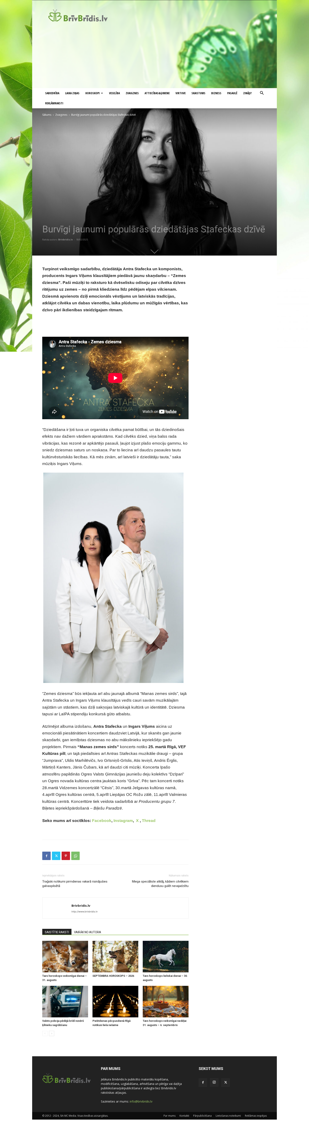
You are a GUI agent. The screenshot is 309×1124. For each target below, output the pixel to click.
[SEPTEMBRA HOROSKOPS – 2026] (115, 956)
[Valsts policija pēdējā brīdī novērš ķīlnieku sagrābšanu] (65, 1001)
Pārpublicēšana (202, 1115)
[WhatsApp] (75, 856)
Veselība (114, 93)
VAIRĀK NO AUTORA (87, 932)
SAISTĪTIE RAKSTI (57, 932)
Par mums (170, 1115)
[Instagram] (214, 1082)
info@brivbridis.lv (141, 1101)
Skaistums (198, 93)
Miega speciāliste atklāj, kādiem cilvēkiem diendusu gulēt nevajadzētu (160, 884)
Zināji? (247, 93)
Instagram (123, 820)
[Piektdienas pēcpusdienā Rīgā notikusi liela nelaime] (115, 1001)
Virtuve (181, 93)
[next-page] (51, 1033)
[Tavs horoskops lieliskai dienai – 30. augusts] (166, 956)
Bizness (216, 93)
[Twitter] (56, 856)
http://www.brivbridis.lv (84, 911)
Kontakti (184, 1115)
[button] (262, 93)
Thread (149, 820)
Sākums (46, 115)
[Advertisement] (154, 56)
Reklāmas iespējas (256, 1115)
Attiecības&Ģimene (157, 93)
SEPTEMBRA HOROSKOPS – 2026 (113, 975)
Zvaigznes (132, 93)
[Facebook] (46, 856)
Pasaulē (232, 93)
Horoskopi (92, 93)
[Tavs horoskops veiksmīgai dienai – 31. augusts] (65, 956)
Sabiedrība (52, 93)
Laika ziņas (72, 93)
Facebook (101, 820)
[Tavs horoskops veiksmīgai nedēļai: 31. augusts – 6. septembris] (166, 1001)
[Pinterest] (66, 856)
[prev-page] (45, 1033)
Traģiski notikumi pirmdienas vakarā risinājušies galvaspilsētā (74, 884)
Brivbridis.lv (65, 239)
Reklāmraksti (54, 103)
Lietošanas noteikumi (228, 1115)
